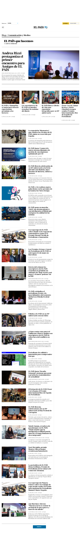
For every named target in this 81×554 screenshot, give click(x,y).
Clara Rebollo (31, 511)
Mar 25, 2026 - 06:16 (37, 318)
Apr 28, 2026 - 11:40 (37, 257)
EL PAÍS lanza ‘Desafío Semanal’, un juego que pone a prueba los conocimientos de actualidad (39, 374)
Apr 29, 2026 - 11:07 (37, 239)
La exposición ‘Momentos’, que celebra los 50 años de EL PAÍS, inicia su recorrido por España (40, 133)
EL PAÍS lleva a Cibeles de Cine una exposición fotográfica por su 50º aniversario (50, 109)
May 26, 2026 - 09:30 (37, 175)
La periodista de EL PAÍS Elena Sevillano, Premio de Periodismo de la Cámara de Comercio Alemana (39, 468)
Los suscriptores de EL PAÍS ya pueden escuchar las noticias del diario (30, 108)
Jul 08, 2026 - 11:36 (10, 116)
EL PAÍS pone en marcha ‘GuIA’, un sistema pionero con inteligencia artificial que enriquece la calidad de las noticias (40, 211)
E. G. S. (29, 358)
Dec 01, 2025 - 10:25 (37, 492)
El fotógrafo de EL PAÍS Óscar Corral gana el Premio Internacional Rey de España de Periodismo (40, 392)
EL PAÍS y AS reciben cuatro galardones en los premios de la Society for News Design (40, 189)
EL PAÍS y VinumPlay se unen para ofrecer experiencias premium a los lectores (10, 109)
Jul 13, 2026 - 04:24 (20, 73)
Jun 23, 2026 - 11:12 (70, 120)
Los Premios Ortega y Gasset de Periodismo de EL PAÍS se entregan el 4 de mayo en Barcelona (39, 252)
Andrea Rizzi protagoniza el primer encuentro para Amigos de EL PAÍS (13, 62)
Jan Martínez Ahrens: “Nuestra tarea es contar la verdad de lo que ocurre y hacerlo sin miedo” (39, 506)
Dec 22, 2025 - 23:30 (44, 437)
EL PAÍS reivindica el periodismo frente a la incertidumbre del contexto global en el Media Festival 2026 (39, 295)
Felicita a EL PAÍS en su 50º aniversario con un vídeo (38, 315)
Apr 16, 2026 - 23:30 (43, 278)
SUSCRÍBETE (65, 23)
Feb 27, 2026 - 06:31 (36, 397)
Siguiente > (39, 526)
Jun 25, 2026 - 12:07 (50, 116)
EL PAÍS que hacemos (18, 41)
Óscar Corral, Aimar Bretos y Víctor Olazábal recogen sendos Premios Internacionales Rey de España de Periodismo (70, 111)
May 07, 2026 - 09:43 (37, 193)
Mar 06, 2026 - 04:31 (44, 379)
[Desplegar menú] (3, 27)
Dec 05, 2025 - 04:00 (37, 473)
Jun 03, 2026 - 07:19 (37, 156)
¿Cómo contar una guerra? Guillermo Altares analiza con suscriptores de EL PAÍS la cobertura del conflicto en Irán (40, 335)
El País (3, 116)
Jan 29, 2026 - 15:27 (36, 415)
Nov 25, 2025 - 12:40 (41, 511)
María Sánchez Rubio (6, 73)
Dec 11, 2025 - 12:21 (36, 453)
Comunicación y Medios (19, 35)
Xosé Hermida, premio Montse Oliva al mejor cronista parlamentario (38, 449)
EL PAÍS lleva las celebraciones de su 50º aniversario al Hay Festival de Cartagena (40, 409)
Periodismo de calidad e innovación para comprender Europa (40, 354)
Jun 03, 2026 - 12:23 (37, 138)
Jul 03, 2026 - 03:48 (30, 114)
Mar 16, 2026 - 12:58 (37, 358)
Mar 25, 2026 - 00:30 (43, 341)
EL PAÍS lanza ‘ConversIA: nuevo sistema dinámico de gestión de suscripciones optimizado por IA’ (39, 151)
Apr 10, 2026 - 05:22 (37, 301)
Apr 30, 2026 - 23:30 (37, 217)
